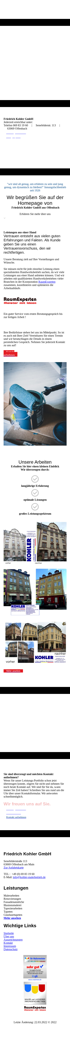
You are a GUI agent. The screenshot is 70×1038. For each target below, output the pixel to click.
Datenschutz (11, 949)
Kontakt (8, 942)
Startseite (9, 933)
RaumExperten (46, 281)
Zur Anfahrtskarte (14, 867)
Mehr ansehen (12, 918)
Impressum (10, 946)
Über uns (9, 936)
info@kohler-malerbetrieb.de (29, 877)
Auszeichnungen (13, 939)
